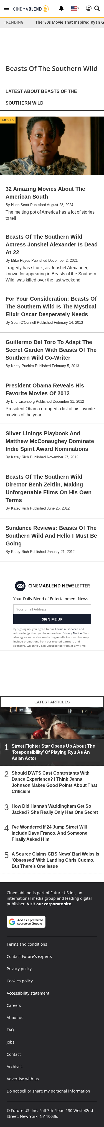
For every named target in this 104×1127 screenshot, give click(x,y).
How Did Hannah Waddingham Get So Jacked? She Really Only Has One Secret (55, 809)
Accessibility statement (28, 993)
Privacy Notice (72, 633)
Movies (8, 120)
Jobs (10, 1042)
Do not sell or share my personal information (48, 1091)
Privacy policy (19, 968)
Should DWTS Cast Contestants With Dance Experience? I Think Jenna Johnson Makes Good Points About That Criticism (54, 782)
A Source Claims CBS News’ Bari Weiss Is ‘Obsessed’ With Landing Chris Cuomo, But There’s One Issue (55, 860)
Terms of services (67, 629)
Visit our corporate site (49, 903)
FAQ (10, 1029)
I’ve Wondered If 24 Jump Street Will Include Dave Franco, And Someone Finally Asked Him (49, 833)
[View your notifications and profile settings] (61, 8)
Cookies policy (20, 980)
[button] (6, 8)
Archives (14, 1066)
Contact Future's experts (29, 956)
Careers (14, 1005)
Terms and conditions (27, 944)
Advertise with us (23, 1078)
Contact (14, 1054)
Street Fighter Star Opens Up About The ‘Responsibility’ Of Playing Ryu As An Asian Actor (53, 752)
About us (15, 1017)
